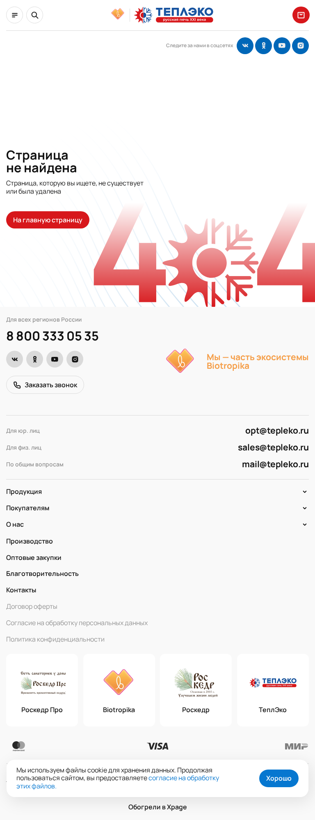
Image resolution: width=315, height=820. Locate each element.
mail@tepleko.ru (275, 464)
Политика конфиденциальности (55, 639)
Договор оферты (31, 606)
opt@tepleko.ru (277, 430)
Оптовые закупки (34, 557)
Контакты (21, 590)
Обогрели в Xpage (157, 807)
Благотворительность (42, 573)
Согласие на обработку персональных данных (77, 623)
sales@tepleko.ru (273, 447)
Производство (29, 541)
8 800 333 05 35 (52, 335)
